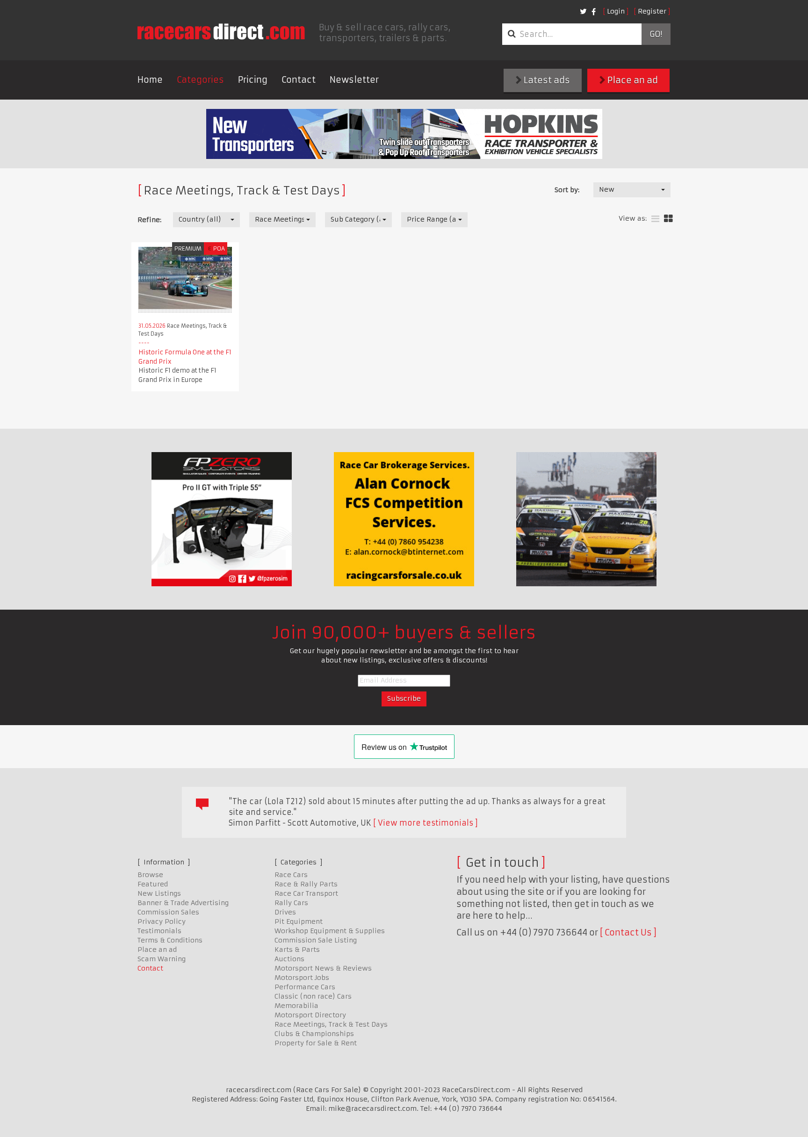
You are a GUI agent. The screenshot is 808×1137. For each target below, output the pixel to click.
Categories (200, 79)
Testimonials (159, 931)
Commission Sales (168, 912)
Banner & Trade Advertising (183, 903)
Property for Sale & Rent (315, 1043)
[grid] (668, 219)
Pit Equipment (298, 921)
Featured (152, 884)
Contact (298, 79)
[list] (655, 219)
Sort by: (567, 190)
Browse (150, 875)
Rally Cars (291, 903)
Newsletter (354, 79)
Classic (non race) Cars (313, 996)
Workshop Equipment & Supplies (329, 931)
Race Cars (291, 875)
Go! (655, 34)
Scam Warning (161, 959)
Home (150, 79)
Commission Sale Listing (315, 940)
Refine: (149, 220)
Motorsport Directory (310, 1015)
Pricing (252, 79)
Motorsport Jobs (301, 977)
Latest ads (546, 80)
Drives (285, 912)
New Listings (159, 893)
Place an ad (632, 80)
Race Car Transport (306, 893)
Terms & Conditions (169, 940)
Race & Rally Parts (306, 884)
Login (616, 11)
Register (652, 11)
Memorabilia (296, 1005)
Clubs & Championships (314, 1033)
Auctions (289, 959)
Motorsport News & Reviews (323, 968)
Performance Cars (304, 987)
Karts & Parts (297, 949)
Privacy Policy (161, 921)
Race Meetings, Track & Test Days (331, 1024)
